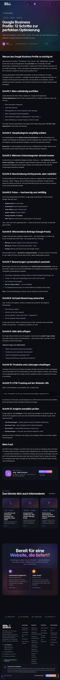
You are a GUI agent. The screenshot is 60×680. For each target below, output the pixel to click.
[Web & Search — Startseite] (7, 3)
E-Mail (43, 475)
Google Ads (25, 639)
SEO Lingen (44, 630)
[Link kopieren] (56, 43)
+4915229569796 (8, 651)
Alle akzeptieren (51, 675)
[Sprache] (29, 4)
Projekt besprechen (46, 471)
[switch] (34, 4)
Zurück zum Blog (8, 13)
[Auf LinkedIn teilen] (50, 43)
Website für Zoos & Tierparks (34, 655)
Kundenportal (53, 642)
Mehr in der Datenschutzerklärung (28, 671)
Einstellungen (8, 675)
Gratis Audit (53, 639)
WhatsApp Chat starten (9, 656)
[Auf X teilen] (53, 43)
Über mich (52, 628)
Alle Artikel (51, 493)
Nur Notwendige (39, 675)
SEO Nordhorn (44, 628)
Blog (51, 630)
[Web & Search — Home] (6, 626)
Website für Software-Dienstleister (34, 661)
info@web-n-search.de (10, 654)
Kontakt (52, 644)
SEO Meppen (44, 633)
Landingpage (25, 632)
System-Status (53, 637)
